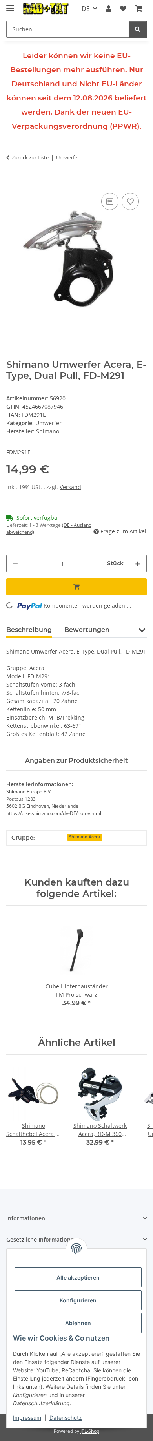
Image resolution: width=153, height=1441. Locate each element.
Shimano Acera (84, 837)
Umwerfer (48, 423)
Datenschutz (65, 1417)
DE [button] (86, 8)
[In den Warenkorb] (12, 182)
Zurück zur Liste (30, 157)
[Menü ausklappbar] (10, 5)
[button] (109, 8)
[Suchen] (138, 29)
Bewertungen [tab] (86, 630)
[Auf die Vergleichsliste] (109, 201)
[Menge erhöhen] (137, 563)
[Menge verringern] (15, 563)
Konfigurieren (78, 1300)
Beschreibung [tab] (29, 630)
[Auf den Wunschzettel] (130, 201)
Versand (70, 487)
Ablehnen (78, 1323)
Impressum (27, 1417)
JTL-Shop (89, 1431)
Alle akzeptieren (78, 1277)
